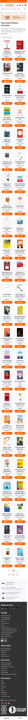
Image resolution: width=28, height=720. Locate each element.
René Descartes (7, 473)
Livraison (3, 652)
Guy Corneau (20, 406)
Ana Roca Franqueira (7, 75)
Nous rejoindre (5, 623)
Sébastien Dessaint (7, 428)
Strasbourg (4, 692)
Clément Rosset (7, 296)
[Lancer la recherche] (24, 9)
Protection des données (7, 632)
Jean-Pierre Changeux (7, 97)
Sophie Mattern (7, 121)
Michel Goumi (7, 253)
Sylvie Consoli (7, 165)
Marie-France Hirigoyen (20, 99)
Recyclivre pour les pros (7, 666)
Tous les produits (8, 12)
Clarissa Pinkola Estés (7, 385)
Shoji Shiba (7, 517)
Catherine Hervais (20, 253)
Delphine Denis (20, 143)
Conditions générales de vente (9, 628)
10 (9, 574)
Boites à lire (4, 670)
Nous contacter (5, 656)
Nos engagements (6, 617)
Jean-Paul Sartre (7, 209)
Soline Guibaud (20, 539)
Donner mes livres (6, 664)
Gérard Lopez (20, 165)
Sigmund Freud (7, 342)
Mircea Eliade (7, 561)
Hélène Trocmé (20, 517)
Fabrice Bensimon (7, 54)
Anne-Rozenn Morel (7, 451)
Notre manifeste (5, 619)
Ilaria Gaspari (19, 320)
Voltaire (7, 143)
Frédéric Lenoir (20, 121)
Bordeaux (3, 686)
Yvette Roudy (20, 207)
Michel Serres (20, 298)
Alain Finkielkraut (7, 362)
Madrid (3, 683)
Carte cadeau (4, 672)
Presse (3, 625)
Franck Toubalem (20, 495)
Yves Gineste (20, 231)
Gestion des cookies (6, 636)
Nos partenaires (5, 627)
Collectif (20, 451)
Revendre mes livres (6, 662)
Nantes (3, 690)
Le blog (3, 621)
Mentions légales (5, 634)
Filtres (20, 718)
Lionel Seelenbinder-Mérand (20, 55)
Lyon (2, 688)
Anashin (20, 384)
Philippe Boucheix (20, 77)
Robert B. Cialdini (7, 406)
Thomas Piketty (7, 231)
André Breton (20, 342)
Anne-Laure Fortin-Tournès (7, 276)
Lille (2, 685)
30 (17, 574)
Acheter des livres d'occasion (9, 674)
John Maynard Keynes (20, 187)
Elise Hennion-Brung (20, 561)
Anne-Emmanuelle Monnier (7, 495)
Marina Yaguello (20, 428)
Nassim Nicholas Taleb (7, 187)
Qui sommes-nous (6, 615)
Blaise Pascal (20, 473)
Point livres (4, 668)
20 (13, 574)
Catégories (7, 718)
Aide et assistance (6, 648)
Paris (2, 681)
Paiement (3, 654)
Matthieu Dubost (19, 275)
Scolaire (16, 12)
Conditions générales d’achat (8, 630)
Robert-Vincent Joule (7, 320)
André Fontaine (7, 539)
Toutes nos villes (5, 696)
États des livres (5, 650)
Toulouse (3, 694)
